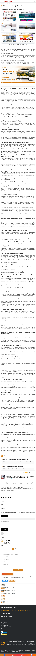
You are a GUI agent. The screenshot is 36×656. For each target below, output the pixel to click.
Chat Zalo (5, 580)
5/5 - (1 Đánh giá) (32, 472)
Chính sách (2, 623)
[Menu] (1, 1)
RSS (1, 628)
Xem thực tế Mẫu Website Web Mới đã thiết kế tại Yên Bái (18, 44)
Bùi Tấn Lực (8, 475)
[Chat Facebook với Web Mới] (4, 655)
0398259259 (8, 613)
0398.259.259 (12, 580)
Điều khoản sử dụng (4, 622)
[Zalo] (10, 479)
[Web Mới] (6, 478)
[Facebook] (8, 478)
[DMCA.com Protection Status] (4, 635)
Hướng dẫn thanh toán (4, 625)
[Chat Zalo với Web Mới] (31, 655)
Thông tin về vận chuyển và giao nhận (7, 626)
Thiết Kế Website (8, 1)
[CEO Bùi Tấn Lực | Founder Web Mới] (3, 477)
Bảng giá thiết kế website (5, 620)
